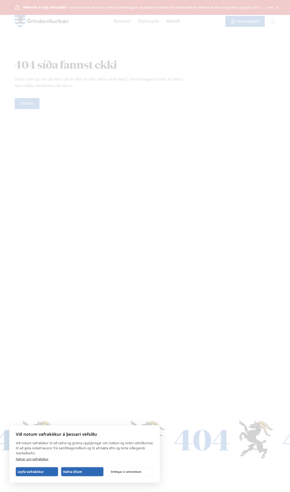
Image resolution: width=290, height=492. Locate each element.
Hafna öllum (72, 472)
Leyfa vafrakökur (31, 472)
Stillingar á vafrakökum (126, 471)
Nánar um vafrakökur (32, 459)
